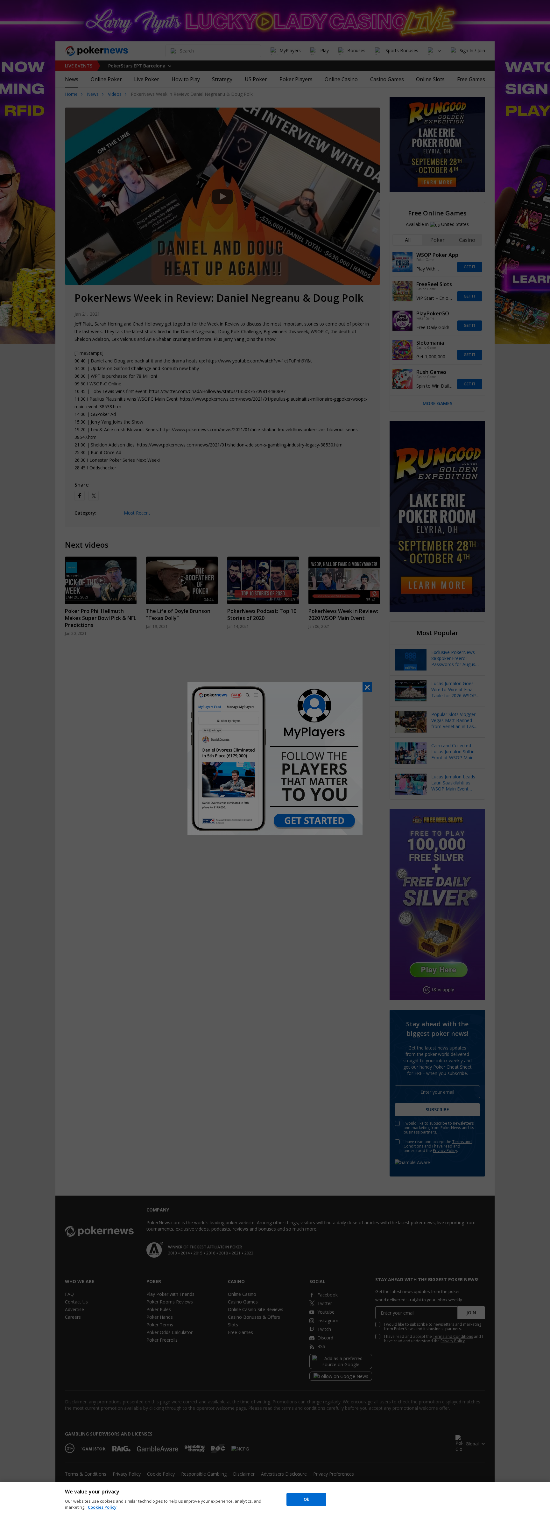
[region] (275, 1499)
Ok (306, 1499)
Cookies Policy (102, 1507)
